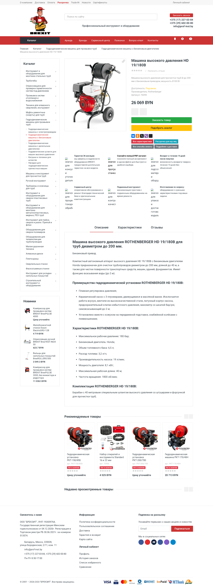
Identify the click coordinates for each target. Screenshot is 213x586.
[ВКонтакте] (133, 136)
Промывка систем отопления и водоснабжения (35, 98)
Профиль (84, 553)
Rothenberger (154, 91)
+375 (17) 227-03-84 (181, 19)
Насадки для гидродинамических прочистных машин (38, 166)
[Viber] (146, 136)
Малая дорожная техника (35, 247)
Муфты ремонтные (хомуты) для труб (35, 113)
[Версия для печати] (150, 136)
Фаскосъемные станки (37, 268)
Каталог (31, 40)
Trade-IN (75, 2)
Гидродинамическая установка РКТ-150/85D (78, 457)
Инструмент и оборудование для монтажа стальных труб (38, 73)
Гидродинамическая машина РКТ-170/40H (176, 456)
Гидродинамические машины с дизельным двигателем (39, 146)
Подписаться (182, 528)
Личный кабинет (181, 2)
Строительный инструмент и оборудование (33, 283)
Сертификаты (100, 2)
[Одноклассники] (137, 136)
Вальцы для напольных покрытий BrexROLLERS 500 (44, 356)
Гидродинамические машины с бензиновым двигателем (39, 138)
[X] (142, 136)
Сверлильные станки (37, 264)
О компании (26, 2)
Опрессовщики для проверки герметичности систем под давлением (39, 88)
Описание (101, 227)
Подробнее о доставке (166, 146)
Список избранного (90, 562)
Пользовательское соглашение (96, 526)
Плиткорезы (32, 258)
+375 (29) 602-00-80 (181, 23)
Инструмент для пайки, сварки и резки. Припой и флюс (39, 222)
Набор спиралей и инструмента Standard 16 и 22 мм (112, 457)
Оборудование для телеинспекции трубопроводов (35, 239)
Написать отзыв (156, 71)
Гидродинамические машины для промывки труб (38, 122)
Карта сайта (85, 539)
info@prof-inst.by (183, 26)
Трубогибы (31, 80)
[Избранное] (173, 40)
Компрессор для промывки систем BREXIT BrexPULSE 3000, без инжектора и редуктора (44, 372)
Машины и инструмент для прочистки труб (37, 174)
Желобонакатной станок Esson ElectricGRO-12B (42, 328)
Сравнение (85, 567)
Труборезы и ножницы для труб (37, 187)
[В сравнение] (143, 111)
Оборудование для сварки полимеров (35, 230)
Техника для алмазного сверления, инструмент (38, 106)
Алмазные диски (34, 253)
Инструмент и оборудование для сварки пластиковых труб (36, 197)
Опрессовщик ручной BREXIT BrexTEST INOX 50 (44, 342)
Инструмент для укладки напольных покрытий (38, 274)
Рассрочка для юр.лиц (166, 141)
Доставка (40, 2)
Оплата (51, 2)
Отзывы (157, 227)
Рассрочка (63, 2)
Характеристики (130, 227)
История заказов (88, 558)
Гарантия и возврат (90, 535)
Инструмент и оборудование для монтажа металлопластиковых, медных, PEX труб (37, 210)
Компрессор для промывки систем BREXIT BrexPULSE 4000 (42, 312)
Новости (86, 2)
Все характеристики (142, 141)
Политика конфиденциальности (97, 521)
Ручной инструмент (36, 180)
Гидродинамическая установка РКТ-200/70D (143, 457)
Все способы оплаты (142, 146)
